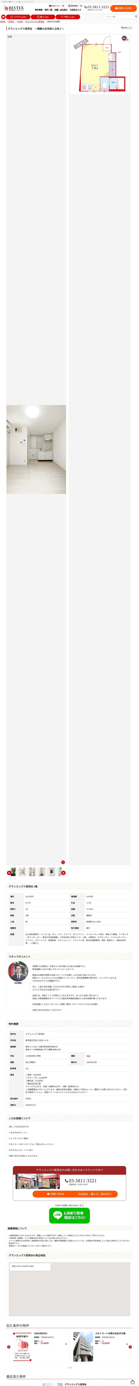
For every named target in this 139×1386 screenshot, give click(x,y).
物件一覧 (48, 9)
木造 (88, 1055)
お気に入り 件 (57, 5)
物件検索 (38, 9)
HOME (2, 21)
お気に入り (126, 27)
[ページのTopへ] (132, 1381)
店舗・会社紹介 (61, 9)
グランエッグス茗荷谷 (34, 21)
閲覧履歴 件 (76, 5)
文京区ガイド (75, 9)
